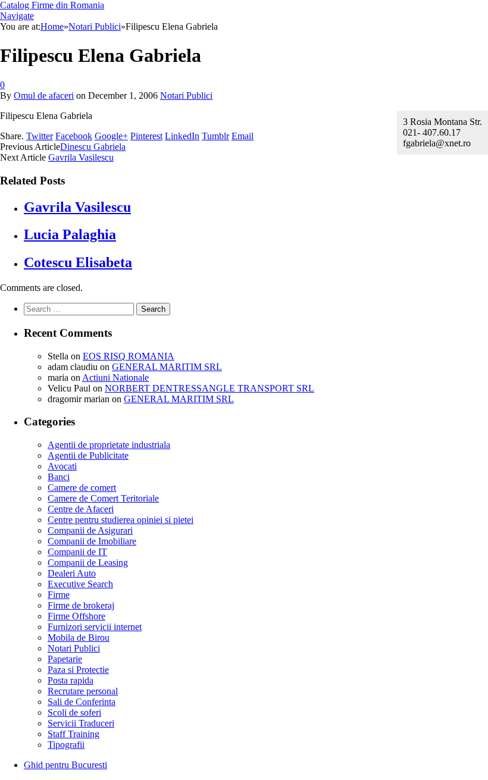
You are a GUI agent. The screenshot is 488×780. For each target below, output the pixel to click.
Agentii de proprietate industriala (109, 445)
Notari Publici (186, 95)
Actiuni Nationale (115, 377)
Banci (59, 477)
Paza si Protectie (78, 670)
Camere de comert (82, 488)
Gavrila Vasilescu (81, 157)
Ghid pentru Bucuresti (65, 765)
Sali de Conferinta (81, 702)
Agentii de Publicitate (88, 455)
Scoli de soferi (74, 712)
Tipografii (66, 745)
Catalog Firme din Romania (52, 5)
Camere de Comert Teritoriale (103, 498)
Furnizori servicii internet (95, 627)
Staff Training (73, 734)
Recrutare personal (83, 691)
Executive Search (80, 584)
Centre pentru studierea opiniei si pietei (120, 520)
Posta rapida (70, 680)
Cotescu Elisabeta (78, 262)
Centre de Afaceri (81, 509)
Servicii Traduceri (81, 723)
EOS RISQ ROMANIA (128, 356)
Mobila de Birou (79, 637)
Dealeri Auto (72, 573)
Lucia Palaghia (70, 234)
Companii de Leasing (88, 562)
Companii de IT (77, 552)
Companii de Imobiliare (92, 541)
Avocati (62, 466)
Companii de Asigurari (90, 530)
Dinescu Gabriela (93, 147)
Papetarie (65, 659)
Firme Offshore (76, 616)
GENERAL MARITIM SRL (167, 367)
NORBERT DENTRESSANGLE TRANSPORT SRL (209, 388)
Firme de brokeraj (81, 605)
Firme (59, 595)
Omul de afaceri (44, 95)
